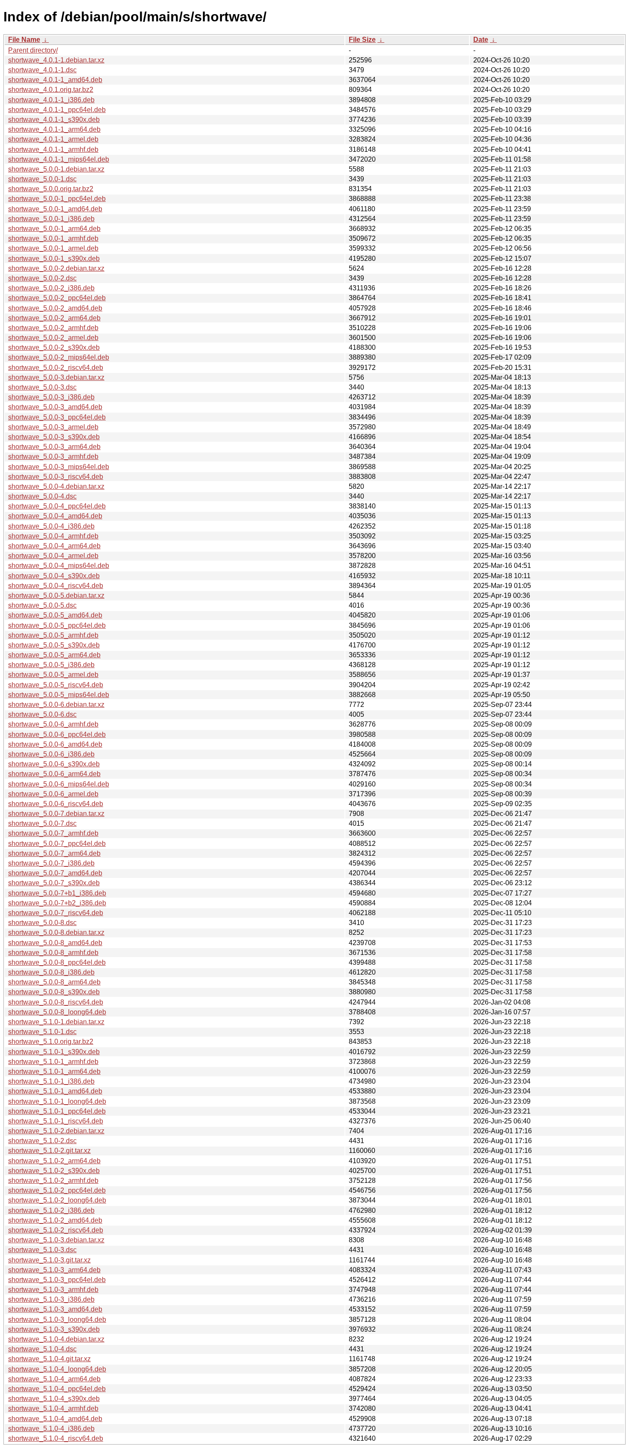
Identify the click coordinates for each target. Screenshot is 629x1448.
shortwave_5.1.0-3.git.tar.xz (49, 1260)
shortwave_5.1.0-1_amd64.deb (55, 1091)
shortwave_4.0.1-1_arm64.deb (54, 129)
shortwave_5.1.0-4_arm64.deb (54, 1379)
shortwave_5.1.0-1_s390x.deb (54, 1051)
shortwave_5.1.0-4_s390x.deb (54, 1398)
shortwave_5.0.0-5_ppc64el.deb (57, 625)
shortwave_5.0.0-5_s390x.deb (54, 645)
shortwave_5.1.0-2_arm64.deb (54, 1160)
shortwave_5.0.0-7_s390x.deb (54, 883)
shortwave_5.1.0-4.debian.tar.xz (56, 1339)
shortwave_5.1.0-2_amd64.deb (55, 1220)
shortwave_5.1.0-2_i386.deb (51, 1210)
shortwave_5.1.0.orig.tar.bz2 (50, 1041)
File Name (24, 39)
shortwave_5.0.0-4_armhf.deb (53, 536)
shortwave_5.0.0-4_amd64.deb (55, 516)
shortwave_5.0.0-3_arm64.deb (54, 446)
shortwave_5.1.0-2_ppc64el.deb (57, 1190)
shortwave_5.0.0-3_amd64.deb (55, 407)
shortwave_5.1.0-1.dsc (42, 1031)
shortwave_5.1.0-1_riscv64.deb (55, 1121)
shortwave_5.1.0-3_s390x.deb (54, 1329)
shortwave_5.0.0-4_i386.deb (51, 526)
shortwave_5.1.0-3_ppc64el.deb (57, 1279)
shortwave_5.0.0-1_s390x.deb (54, 258)
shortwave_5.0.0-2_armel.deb (53, 337)
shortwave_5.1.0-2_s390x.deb (54, 1170)
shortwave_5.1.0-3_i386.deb (51, 1299)
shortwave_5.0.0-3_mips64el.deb (58, 466)
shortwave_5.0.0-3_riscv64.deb (55, 476)
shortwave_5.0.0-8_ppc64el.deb (57, 962)
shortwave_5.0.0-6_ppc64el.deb (57, 734)
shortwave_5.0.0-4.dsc (42, 496)
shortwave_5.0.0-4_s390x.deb (54, 575)
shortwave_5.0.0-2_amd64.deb (55, 308)
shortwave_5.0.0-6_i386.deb (51, 754)
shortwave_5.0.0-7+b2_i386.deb (57, 903)
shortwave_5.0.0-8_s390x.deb (54, 992)
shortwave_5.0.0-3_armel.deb (53, 427)
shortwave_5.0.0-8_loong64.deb (57, 1012)
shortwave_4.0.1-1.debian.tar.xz (56, 60)
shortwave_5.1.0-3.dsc (42, 1249)
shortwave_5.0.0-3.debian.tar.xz (56, 377)
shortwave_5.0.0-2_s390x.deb (54, 347)
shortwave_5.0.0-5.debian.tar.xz (56, 595)
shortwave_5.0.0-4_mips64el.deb (58, 565)
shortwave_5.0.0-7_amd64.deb (55, 873)
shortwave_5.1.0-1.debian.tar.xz (56, 1021)
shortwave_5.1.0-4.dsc (42, 1349)
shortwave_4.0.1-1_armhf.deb (53, 149)
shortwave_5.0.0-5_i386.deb (51, 664)
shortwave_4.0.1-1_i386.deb (51, 99)
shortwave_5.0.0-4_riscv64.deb (55, 585)
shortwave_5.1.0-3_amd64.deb (55, 1309)
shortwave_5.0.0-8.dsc (42, 922)
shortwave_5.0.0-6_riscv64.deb (55, 803)
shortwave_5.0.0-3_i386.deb (51, 397)
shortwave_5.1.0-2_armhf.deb (53, 1180)
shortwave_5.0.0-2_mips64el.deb (58, 357)
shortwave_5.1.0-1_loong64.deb (57, 1101)
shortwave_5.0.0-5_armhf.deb (53, 635)
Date (480, 39)
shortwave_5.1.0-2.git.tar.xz (49, 1150)
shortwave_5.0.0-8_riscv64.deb (55, 1002)
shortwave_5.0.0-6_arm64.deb (54, 773)
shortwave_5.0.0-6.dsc (42, 714)
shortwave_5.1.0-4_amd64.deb (55, 1418)
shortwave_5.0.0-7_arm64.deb (54, 853)
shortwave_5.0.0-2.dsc (42, 278)
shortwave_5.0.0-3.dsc (42, 387)
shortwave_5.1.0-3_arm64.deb (54, 1270)
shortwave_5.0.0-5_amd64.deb (55, 615)
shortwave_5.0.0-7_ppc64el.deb (57, 843)
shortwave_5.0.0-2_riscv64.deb (55, 367)
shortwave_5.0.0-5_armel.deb (53, 674)
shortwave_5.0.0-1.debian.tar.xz (56, 169)
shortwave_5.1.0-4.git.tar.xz (49, 1358)
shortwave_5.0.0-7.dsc (42, 823)
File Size (362, 39)
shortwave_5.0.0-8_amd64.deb (55, 942)
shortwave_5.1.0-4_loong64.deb (57, 1369)
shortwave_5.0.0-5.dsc (42, 605)
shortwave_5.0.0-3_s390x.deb (54, 436)
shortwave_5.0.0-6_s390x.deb (54, 764)
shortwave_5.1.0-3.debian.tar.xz (56, 1240)
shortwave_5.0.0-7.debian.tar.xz (56, 813)
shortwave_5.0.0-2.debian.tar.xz (56, 268)
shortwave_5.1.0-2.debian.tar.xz (56, 1131)
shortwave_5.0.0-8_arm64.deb (54, 982)
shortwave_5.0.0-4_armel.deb (53, 555)
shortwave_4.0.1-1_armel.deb (53, 139)
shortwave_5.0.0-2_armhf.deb (53, 327)
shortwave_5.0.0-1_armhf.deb (53, 238)
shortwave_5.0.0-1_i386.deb (51, 218)
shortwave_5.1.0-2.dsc (42, 1140)
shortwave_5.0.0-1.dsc (42, 179)
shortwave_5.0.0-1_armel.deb (53, 248)
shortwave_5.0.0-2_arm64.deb (54, 318)
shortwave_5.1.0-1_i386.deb (51, 1081)
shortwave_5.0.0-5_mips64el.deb (58, 694)
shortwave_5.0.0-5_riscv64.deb (55, 685)
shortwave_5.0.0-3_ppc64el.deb (57, 417)
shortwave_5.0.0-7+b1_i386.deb (57, 893)
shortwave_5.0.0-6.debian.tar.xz (56, 704)
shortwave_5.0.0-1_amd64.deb (55, 209)
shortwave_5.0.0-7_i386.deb (51, 863)
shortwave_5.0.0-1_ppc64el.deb (57, 198)
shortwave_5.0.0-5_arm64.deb (54, 655)
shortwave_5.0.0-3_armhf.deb (53, 456)
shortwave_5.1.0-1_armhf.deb (53, 1061)
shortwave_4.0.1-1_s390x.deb (54, 119)
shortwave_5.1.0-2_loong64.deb (57, 1200)
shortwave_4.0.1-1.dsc (42, 70)
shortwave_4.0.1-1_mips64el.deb (58, 159)
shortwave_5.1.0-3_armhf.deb (53, 1289)
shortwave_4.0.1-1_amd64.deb (55, 79)
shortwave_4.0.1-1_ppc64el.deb (57, 109)
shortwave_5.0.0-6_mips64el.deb (58, 784)
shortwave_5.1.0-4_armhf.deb (53, 1408)
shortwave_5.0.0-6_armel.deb (53, 794)
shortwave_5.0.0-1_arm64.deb (54, 228)
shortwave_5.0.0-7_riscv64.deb (55, 912)
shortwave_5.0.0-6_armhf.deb (53, 724)
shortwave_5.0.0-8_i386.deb (51, 972)
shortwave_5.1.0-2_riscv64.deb (55, 1230)
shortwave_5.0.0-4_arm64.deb (54, 546)
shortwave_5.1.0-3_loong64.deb (57, 1319)
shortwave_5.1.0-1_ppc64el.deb (57, 1111)
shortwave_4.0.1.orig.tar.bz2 (50, 89)
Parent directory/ (33, 50)
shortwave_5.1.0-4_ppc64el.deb (57, 1388)
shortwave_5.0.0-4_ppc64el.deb (57, 506)
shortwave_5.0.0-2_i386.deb (51, 288)
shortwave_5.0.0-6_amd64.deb (55, 744)
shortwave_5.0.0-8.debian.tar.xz (56, 932)
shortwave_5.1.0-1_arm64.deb (54, 1071)
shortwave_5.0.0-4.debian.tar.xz (56, 486)
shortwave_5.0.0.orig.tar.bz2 (50, 188)
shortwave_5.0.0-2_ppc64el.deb (57, 297)
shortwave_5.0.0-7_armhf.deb (53, 833)
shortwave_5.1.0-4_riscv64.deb (55, 1438)
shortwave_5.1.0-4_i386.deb (51, 1428)
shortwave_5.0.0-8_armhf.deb (53, 952)
